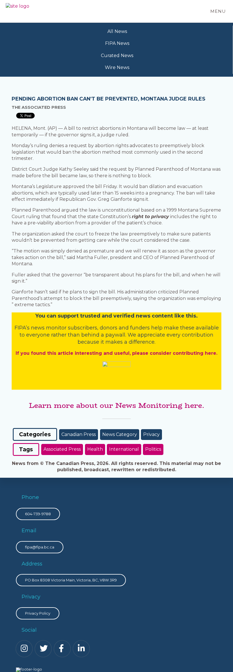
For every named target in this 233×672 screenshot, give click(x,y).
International (124, 449)
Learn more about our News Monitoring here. (116, 405)
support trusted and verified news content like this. (128, 316)
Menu (218, 11)
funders (140, 328)
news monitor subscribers (64, 328)
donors (108, 328)
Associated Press (62, 449)
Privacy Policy (37, 613)
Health (95, 449)
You (40, 316)
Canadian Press (78, 434)
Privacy (151, 434)
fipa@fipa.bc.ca (39, 547)
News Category (119, 434)
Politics (153, 449)
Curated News (117, 55)
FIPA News (117, 43)
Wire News (117, 67)
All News (117, 31)
